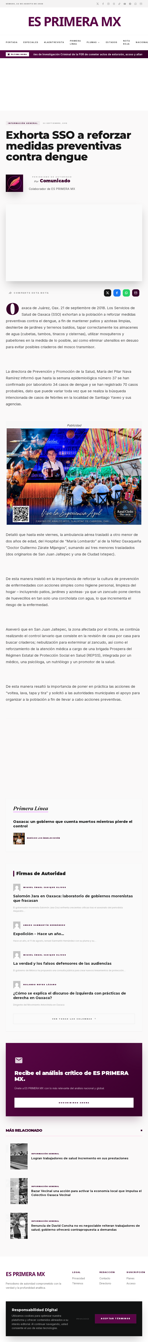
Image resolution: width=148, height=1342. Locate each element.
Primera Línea (75, 42)
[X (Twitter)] (107, 293)
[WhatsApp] (126, 293)
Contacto (104, 1278)
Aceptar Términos (115, 1318)
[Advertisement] (74, 85)
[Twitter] (97, 3)
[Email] (141, 3)
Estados (111, 42)
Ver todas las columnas (74, 1018)
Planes (130, 1278)
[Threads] (114, 3)
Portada (12, 42)
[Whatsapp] (135, 3)
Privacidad (82, 1319)
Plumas (93, 42)
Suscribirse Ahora (74, 1103)
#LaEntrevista (54, 42)
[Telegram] (130, 3)
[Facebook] (103, 3)
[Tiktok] (119, 3)
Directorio (105, 1283)
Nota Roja (126, 42)
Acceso (131, 1283)
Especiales (30, 42)
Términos (77, 1283)
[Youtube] (124, 3)
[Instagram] (108, 3)
